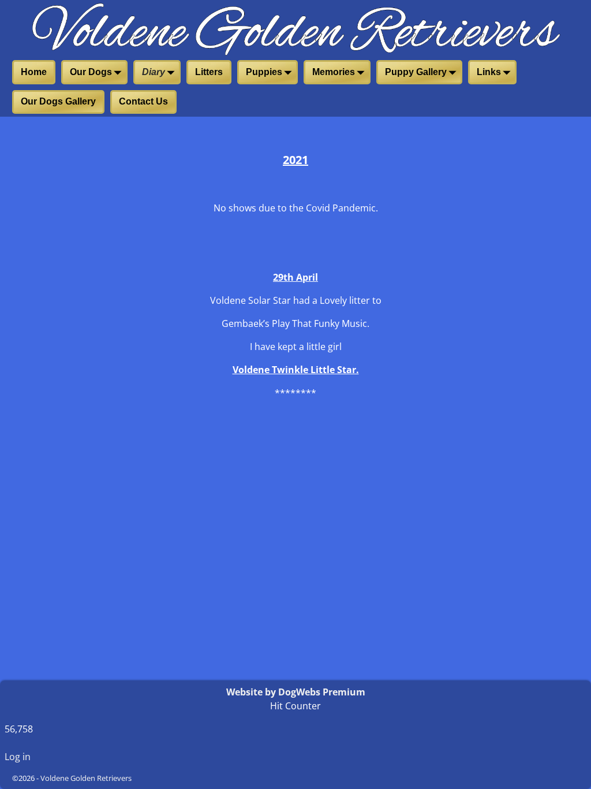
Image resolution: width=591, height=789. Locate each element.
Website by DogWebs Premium (295, 692)
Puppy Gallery (416, 72)
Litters (209, 72)
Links (489, 72)
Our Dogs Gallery (58, 101)
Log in (18, 756)
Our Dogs (91, 72)
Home (34, 72)
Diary (153, 72)
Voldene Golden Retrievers (86, 778)
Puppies (264, 72)
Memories (333, 72)
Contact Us (143, 101)
